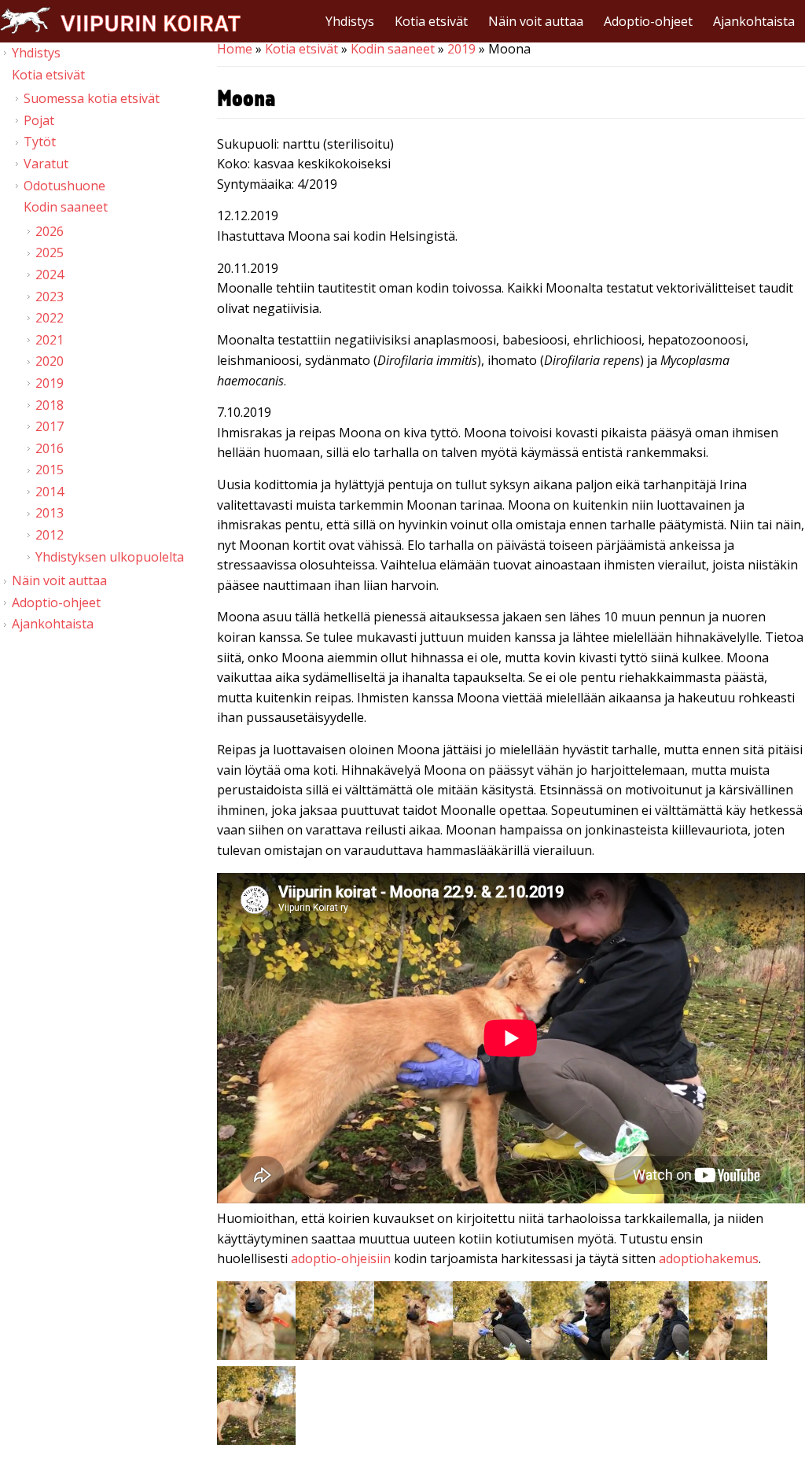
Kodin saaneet (393, 48)
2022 (49, 317)
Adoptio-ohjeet (648, 21)
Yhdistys (349, 21)
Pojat (39, 120)
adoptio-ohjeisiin (341, 1258)
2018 (49, 405)
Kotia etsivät (431, 21)
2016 (49, 448)
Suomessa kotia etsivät (92, 98)
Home (234, 48)
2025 (49, 252)
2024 (49, 274)
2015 (49, 469)
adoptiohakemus (709, 1258)
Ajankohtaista (754, 21)
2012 (49, 534)
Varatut (46, 163)
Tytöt (40, 141)
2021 (49, 339)
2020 (49, 361)
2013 (49, 512)
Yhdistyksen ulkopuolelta (109, 557)
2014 (49, 491)
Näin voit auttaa (535, 21)
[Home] (120, 20)
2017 (49, 426)
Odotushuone (64, 185)
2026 (49, 231)
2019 (461, 48)
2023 (49, 296)
